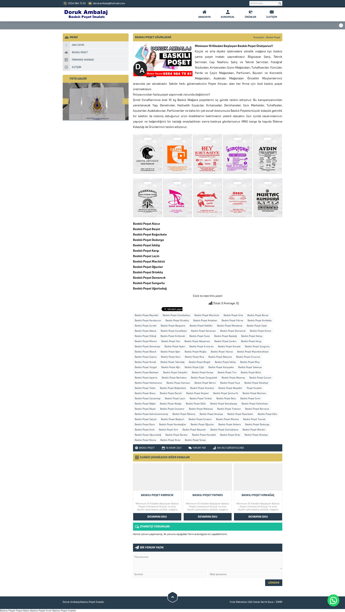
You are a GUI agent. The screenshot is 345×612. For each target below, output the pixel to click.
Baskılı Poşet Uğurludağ (148, 434)
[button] (333, 600)
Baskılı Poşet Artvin (260, 330)
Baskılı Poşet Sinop (195, 440)
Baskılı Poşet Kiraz (170, 440)
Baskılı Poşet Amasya (211, 414)
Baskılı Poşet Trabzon (229, 408)
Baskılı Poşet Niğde (145, 403)
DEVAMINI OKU (157, 516)
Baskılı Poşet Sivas (199, 336)
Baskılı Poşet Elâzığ (145, 336)
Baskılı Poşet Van (170, 341)
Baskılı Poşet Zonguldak (204, 377)
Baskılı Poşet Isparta (146, 377)
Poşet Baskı (23, 610)
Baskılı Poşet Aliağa (170, 403)
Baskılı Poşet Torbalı (201, 398)
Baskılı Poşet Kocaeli (229, 346)
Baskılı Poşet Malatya (201, 408)
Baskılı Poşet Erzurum (248, 356)
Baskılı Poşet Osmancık (233, 330)
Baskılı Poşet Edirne (232, 320)
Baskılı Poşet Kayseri (197, 393)
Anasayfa (258, 37)
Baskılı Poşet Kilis (267, 414)
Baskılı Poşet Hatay (251, 336)
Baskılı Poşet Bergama (173, 325)
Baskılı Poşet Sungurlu (257, 346)
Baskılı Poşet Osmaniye (147, 346)
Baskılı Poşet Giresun (200, 419)
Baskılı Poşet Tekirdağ (172, 362)
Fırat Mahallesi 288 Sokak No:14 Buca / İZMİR (256, 601)
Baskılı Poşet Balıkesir (147, 372)
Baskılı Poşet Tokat (145, 388)
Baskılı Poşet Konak (145, 362)
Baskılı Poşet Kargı (251, 341)
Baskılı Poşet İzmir (250, 398)
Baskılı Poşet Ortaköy (177, 320)
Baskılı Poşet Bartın (205, 382)
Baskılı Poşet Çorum (260, 377)
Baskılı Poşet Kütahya (256, 382)
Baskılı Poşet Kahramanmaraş (151, 414)
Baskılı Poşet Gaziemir (172, 408)
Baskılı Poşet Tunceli (254, 419)
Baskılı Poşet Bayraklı (146, 315)
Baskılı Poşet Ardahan (205, 320)
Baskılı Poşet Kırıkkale (260, 320)
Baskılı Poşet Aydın (175, 346)
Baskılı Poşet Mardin (254, 429)
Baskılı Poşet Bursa (257, 315)
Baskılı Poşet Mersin (146, 341)
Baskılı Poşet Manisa (227, 419)
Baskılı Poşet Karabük (204, 434)
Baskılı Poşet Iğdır (170, 351)
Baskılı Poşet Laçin (175, 398)
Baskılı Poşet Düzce (145, 440)
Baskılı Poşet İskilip (225, 362)
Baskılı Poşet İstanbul (202, 388)
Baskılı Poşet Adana (145, 330)
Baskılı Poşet (273, 37)
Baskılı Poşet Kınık (145, 429)
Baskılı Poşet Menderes (229, 325)
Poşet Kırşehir (254, 388)
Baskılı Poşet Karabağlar (172, 424)
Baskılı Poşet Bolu (226, 398)
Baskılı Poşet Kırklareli (173, 336)
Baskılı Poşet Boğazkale (173, 388)
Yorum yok (199, 447)
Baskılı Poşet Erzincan (201, 346)
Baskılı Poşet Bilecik (145, 351)
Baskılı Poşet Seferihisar (255, 403)
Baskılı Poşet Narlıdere (174, 377)
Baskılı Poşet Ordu (230, 434)
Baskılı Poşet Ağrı (170, 367)
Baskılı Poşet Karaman (203, 330)
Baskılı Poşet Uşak (257, 325)
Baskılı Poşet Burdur (177, 434)
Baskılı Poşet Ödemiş (183, 414)
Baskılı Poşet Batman (254, 393)
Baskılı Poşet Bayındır (194, 429)
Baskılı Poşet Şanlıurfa (225, 393)
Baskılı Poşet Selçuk (146, 419)
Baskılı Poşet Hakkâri (201, 325)
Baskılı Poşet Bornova (257, 408)
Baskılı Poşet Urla (233, 315)
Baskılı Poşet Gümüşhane (224, 429)
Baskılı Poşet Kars (170, 356)
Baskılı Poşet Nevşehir (230, 388)
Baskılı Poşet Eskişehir (175, 372)
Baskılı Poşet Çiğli (194, 367)
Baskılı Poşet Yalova (222, 351)
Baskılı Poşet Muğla (195, 351)
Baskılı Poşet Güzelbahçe (176, 315)
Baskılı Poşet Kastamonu (148, 382)
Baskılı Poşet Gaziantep (148, 398)
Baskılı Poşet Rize (194, 356)
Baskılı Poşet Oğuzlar (202, 424)
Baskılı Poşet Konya (202, 372)
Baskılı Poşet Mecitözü (206, 315)
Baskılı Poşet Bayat (145, 408)
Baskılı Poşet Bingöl (199, 362)
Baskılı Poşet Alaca (145, 393)
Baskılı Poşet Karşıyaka (221, 367)
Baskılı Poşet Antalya (256, 434)
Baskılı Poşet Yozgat (146, 367)
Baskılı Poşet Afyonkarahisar (253, 351)
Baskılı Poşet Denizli (171, 393)
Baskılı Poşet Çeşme (146, 356)
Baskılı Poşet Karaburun (148, 320)
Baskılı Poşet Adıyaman (197, 341)
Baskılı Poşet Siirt (168, 429)
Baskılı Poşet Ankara (229, 424)
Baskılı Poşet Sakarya (250, 367)
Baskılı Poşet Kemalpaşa (223, 403)
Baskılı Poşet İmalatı (64, 610)
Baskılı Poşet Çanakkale (174, 330)
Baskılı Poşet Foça (230, 382)
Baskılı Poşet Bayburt (172, 419)
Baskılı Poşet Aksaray (233, 377)
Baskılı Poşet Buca (145, 424)
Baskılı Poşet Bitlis (251, 372)
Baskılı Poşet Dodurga (257, 424)
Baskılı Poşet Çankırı (225, 341)
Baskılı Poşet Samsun (178, 382)
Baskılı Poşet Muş (250, 362)
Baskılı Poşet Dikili (196, 403)
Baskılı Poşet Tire (227, 372)
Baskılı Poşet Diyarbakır (240, 414)
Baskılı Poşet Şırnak (145, 325)
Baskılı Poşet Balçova (220, 356)
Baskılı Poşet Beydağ (225, 336)
